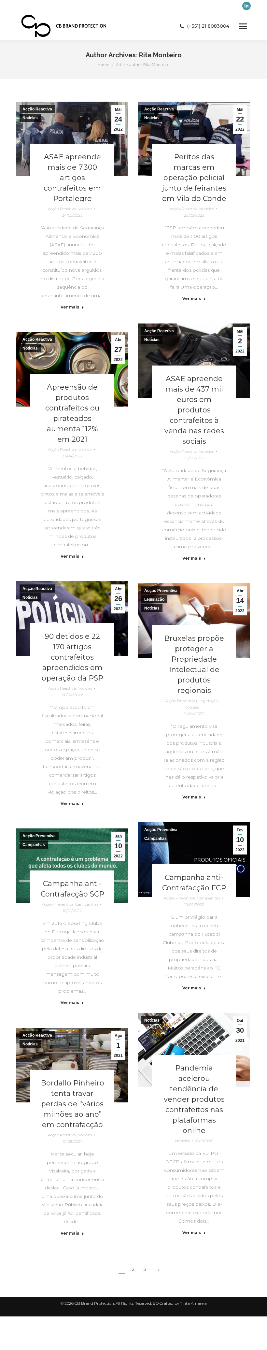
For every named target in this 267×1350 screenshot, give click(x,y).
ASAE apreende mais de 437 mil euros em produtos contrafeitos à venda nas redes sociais (194, 410)
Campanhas (155, 838)
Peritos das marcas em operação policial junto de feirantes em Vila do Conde (194, 177)
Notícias (30, 118)
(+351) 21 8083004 (208, 26)
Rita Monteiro (160, 55)
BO (156, 1303)
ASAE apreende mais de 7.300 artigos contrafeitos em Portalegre (72, 177)
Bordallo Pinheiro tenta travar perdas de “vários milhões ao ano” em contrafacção (72, 1104)
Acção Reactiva (37, 109)
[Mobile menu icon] (243, 26)
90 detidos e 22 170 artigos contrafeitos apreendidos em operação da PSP (72, 657)
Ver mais (70, 307)
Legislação (154, 599)
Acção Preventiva (160, 590)
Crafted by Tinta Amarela (183, 1303)
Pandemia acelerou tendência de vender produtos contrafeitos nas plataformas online (194, 1099)
